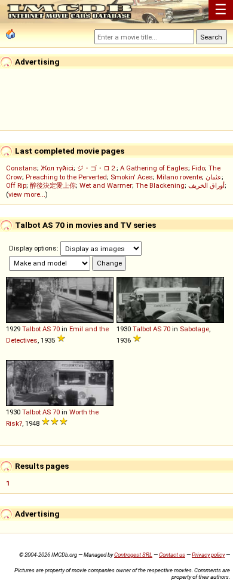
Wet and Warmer (105, 185)
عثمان (214, 177)
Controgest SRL (133, 554)
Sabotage (194, 329)
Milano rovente (179, 177)
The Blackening (160, 185)
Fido (198, 168)
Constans (21, 168)
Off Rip (16, 185)
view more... (26, 194)
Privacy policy (208, 554)
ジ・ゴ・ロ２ (96, 168)
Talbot (31, 329)
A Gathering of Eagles (154, 168)
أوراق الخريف (206, 185)
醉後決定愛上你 (53, 185)
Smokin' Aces (132, 177)
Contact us (172, 554)
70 (56, 329)
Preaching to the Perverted (66, 177)
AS (46, 329)
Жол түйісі (57, 168)
